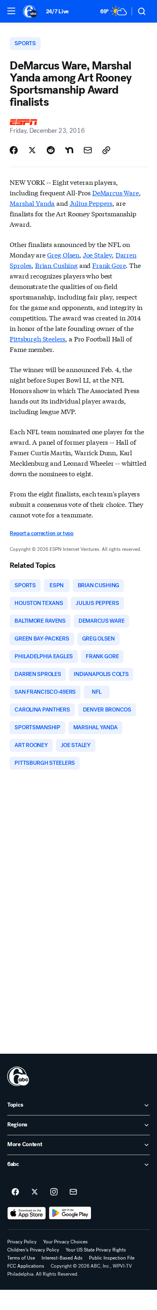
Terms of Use (21, 1258)
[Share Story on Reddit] (51, 150)
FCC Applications (25, 1266)
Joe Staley (97, 254)
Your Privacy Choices (65, 1241)
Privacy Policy (22, 1241)
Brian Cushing (56, 265)
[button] (11, 11)
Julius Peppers (91, 202)
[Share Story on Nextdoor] (69, 150)
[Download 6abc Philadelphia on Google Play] (70, 1213)
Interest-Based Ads (62, 1258)
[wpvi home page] (18, 1076)
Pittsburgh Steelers (37, 338)
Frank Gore (109, 265)
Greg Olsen (63, 254)
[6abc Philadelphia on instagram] (54, 1192)
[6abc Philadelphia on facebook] (15, 1192)
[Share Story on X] (32, 150)
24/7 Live (57, 11)
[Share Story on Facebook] (14, 150)
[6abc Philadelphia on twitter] (35, 1192)
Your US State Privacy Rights (96, 1249)
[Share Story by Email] (88, 150)
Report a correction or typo (41, 533)
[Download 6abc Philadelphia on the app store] (26, 1213)
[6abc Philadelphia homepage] (30, 11)
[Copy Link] (106, 150)
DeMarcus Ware (115, 192)
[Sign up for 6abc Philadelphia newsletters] (73, 1192)
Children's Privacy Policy (33, 1249)
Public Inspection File (111, 1258)
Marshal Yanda (32, 202)
